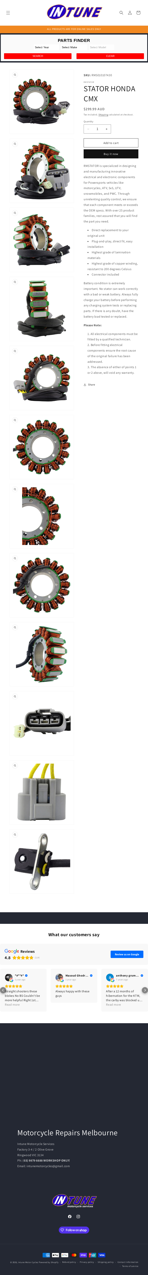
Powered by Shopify (49, 1262)
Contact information (128, 1262)
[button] (8, 12)
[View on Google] (9, 977)
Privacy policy (87, 1262)
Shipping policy (106, 1262)
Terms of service (130, 1266)
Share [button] (91, 384)
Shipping (103, 114)
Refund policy (69, 1262)
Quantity (88, 121)
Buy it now (111, 154)
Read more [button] (12, 1005)
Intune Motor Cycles (28, 1262)
